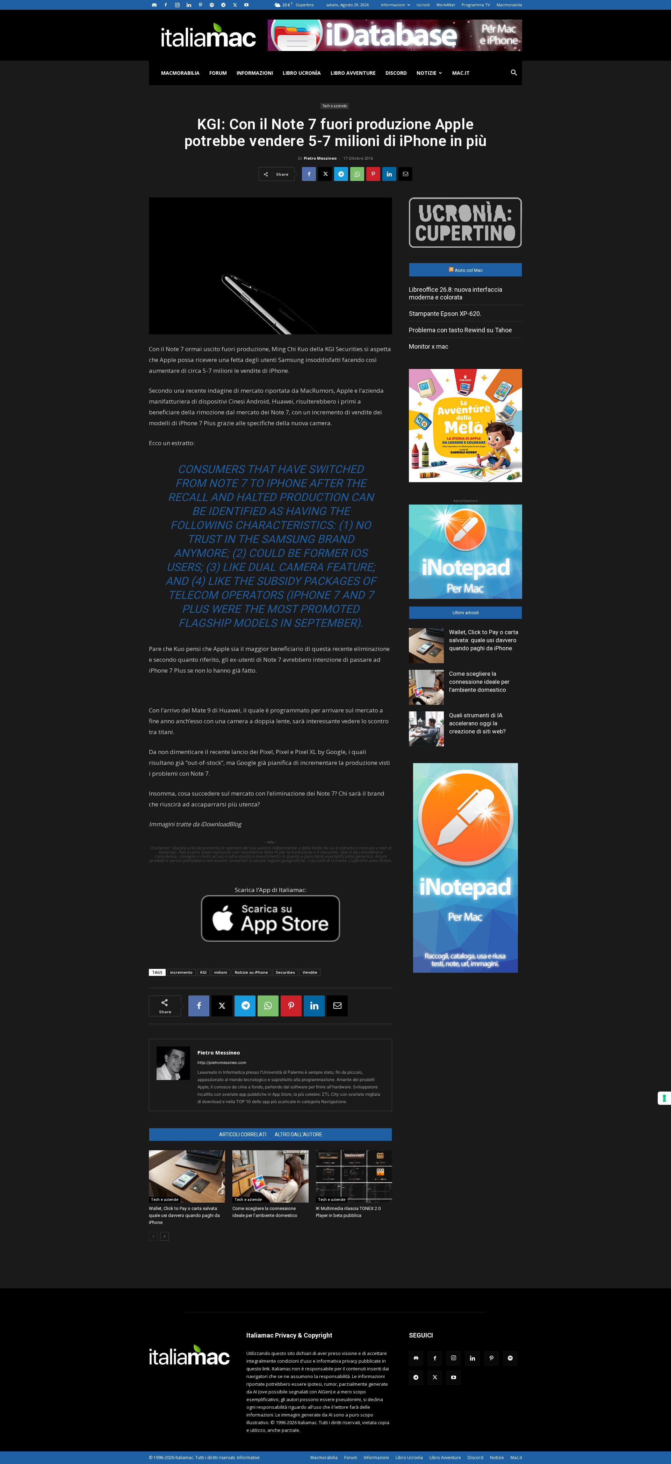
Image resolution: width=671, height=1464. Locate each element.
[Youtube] (246, 5)
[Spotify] (212, 5)
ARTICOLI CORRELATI (242, 1134)
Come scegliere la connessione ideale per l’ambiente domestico (479, 681)
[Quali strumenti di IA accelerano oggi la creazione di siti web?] (426, 728)
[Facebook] (165, 5)
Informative (248, 1458)
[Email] (405, 174)
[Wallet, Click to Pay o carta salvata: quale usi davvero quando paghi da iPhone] (187, 1176)
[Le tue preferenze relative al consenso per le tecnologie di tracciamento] (664, 1098)
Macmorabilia (509, 4)
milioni (220, 972)
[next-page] (164, 1236)
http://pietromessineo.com (221, 1062)
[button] (513, 73)
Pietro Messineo (320, 158)
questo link (258, 1368)
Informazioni (393, 4)
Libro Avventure (353, 73)
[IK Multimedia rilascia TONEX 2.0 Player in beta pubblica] (354, 1176)
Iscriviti (423, 4)
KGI (203, 972)
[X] (235, 5)
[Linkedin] (188, 5)
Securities (285, 972)
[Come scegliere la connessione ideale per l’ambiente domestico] (270, 1176)
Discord (396, 73)
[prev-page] (153, 1236)
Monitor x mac (428, 346)
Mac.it (461, 73)
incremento (181, 972)
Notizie (426, 73)
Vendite (310, 972)
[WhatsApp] (357, 174)
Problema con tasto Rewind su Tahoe (460, 330)
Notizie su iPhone (251, 972)
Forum (218, 73)
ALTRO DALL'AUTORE (298, 1134)
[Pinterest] (200, 5)
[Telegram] (223, 5)
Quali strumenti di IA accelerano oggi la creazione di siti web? (477, 723)
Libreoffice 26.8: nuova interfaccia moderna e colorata (455, 293)
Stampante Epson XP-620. (445, 313)
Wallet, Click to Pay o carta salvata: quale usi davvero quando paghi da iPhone (184, 1215)
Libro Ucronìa (302, 73)
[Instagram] (177, 5)
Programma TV (476, 4)
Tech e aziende (335, 105)
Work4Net (445, 4)
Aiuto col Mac (469, 270)
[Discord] (154, 5)
